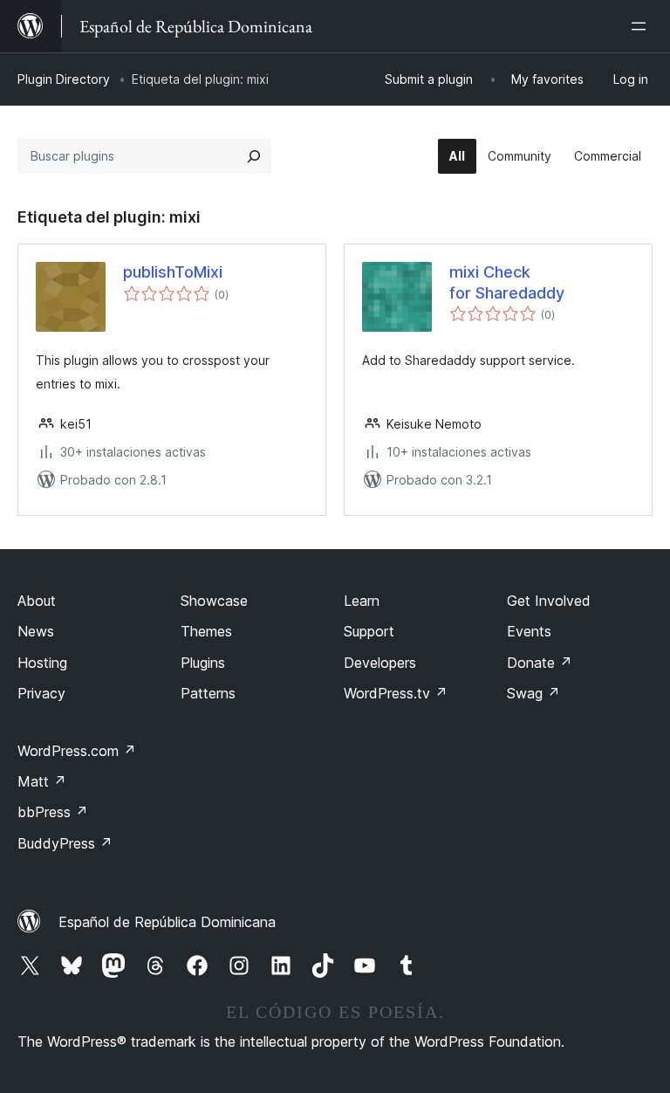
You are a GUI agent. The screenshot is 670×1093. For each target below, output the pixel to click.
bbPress (52, 812)
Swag (533, 693)
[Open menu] (642, 26)
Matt (41, 781)
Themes (206, 631)
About (36, 600)
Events (529, 631)
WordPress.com (76, 751)
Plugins (203, 662)
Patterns (208, 693)
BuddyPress (65, 843)
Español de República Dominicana (167, 922)
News (35, 631)
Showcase (214, 600)
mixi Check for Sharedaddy (506, 282)
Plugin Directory (63, 79)
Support (369, 631)
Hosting (42, 662)
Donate (539, 662)
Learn (361, 600)
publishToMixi (172, 272)
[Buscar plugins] (253, 156)
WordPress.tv (396, 693)
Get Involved (549, 600)
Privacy (41, 693)
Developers (380, 662)
